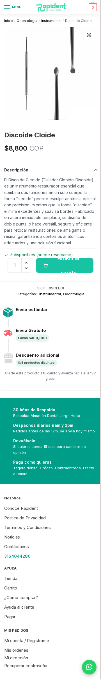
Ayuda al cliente (19, 607)
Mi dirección (16, 657)
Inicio (8, 21)
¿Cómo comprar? (21, 597)
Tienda (10, 578)
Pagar (9, 616)
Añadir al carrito (68, 265)
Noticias (12, 537)
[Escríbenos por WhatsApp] (85, 667)
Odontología (27, 21)
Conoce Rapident (21, 508)
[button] (89, 35)
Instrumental (51, 21)
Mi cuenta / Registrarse (26, 640)
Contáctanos (16, 546)
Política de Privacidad (25, 518)
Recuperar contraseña (25, 665)
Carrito (10, 588)
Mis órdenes (16, 650)
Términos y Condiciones (27, 527)
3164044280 (17, 556)
